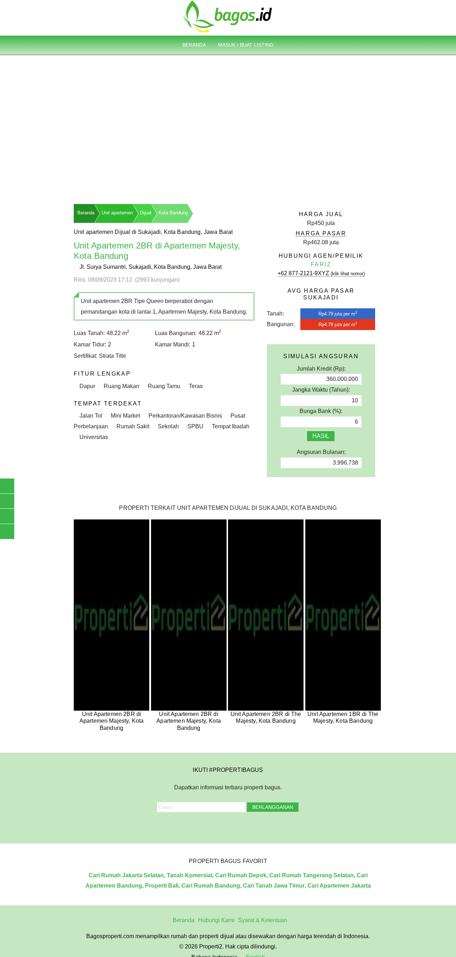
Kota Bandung (173, 212)
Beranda (194, 45)
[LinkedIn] (233, 826)
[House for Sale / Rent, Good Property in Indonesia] (228, 16)
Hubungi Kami (216, 920)
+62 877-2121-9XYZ (321, 273)
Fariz (321, 264)
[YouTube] (223, 826)
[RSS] (262, 826)
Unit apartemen (117, 212)
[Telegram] (252, 826)
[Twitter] (213, 826)
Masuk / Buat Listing (246, 45)
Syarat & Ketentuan (262, 920)
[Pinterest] (243, 826)
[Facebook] (193, 826)
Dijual (145, 212)
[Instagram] (203, 826)
